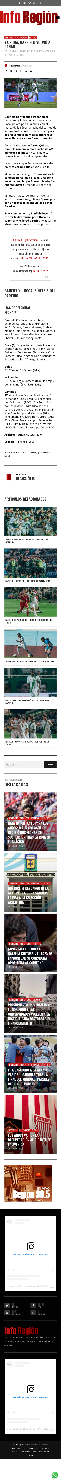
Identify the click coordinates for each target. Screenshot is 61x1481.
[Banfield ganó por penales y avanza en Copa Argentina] (26, 522)
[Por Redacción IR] (6, 65)
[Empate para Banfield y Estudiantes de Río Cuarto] (26, 644)
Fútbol (32, 37)
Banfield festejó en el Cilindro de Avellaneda (27, 580)
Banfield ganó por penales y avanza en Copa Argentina (26, 541)
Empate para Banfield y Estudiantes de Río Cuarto (29, 661)
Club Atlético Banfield (27, 452)
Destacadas (22, 37)
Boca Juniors (12, 452)
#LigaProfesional (30, 240)
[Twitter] (29, 3)
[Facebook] (19, 3)
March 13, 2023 (40, 271)
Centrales (10, 37)
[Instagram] (24, 3)
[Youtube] (34, 3)
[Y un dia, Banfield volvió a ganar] (30, 93)
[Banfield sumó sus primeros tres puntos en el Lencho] (26, 724)
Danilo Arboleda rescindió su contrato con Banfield (26, 702)
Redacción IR (14, 65)
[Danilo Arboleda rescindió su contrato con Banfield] (26, 682)
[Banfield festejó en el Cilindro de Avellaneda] (26, 563)
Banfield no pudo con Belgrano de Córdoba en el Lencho (28, 621)
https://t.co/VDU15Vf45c (36, 258)
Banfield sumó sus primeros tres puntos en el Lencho (28, 743)
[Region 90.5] (28, 1183)
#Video (16, 240)
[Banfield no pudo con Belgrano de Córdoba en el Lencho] (26, 602)
